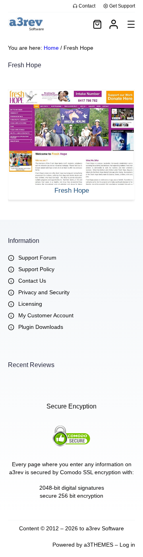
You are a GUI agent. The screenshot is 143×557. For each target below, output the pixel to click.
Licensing (30, 304)
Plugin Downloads (40, 327)
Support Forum (37, 257)
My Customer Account (45, 315)
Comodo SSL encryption (90, 472)
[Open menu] (131, 24)
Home (51, 48)
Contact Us (32, 281)
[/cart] (97, 24)
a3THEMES (98, 544)
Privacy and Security (44, 292)
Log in (127, 544)
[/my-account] (113, 24)
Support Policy (36, 269)
